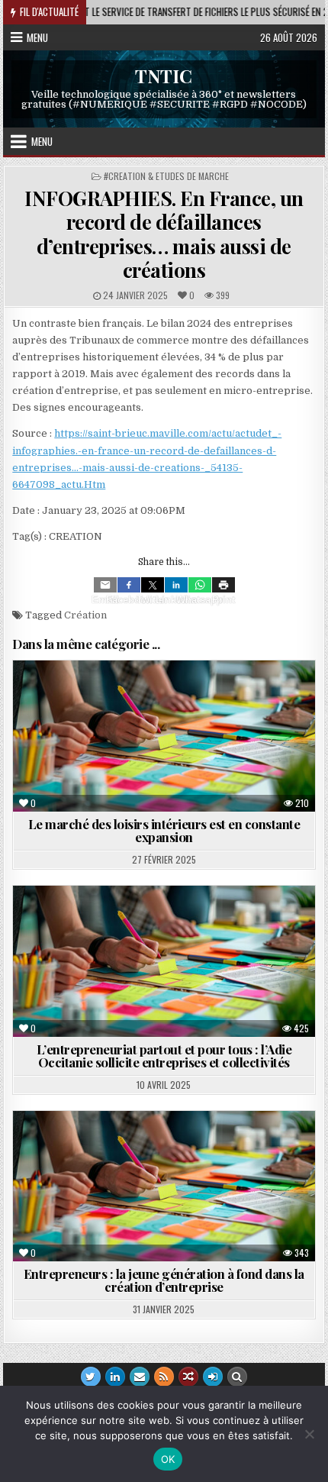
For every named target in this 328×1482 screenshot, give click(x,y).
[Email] (105, 584)
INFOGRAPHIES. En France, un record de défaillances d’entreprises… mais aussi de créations (164, 234)
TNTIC (163, 75)
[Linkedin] (176, 584)
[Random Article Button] (188, 1377)
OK (168, 1459)
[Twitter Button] (91, 1377)
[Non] (309, 1434)
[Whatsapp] (199, 584)
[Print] (223, 584)
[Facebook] (128, 584)
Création (85, 615)
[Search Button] (237, 1377)
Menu (37, 37)
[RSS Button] (164, 1377)
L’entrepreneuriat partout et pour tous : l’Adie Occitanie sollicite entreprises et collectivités (164, 1055)
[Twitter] (152, 584)
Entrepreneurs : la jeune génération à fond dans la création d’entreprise (164, 1280)
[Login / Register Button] (213, 1377)
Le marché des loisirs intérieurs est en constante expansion (164, 830)
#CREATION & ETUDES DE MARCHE (166, 176)
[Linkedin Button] (115, 1377)
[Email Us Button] (140, 1377)
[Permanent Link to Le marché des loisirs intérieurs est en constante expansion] (163, 736)
